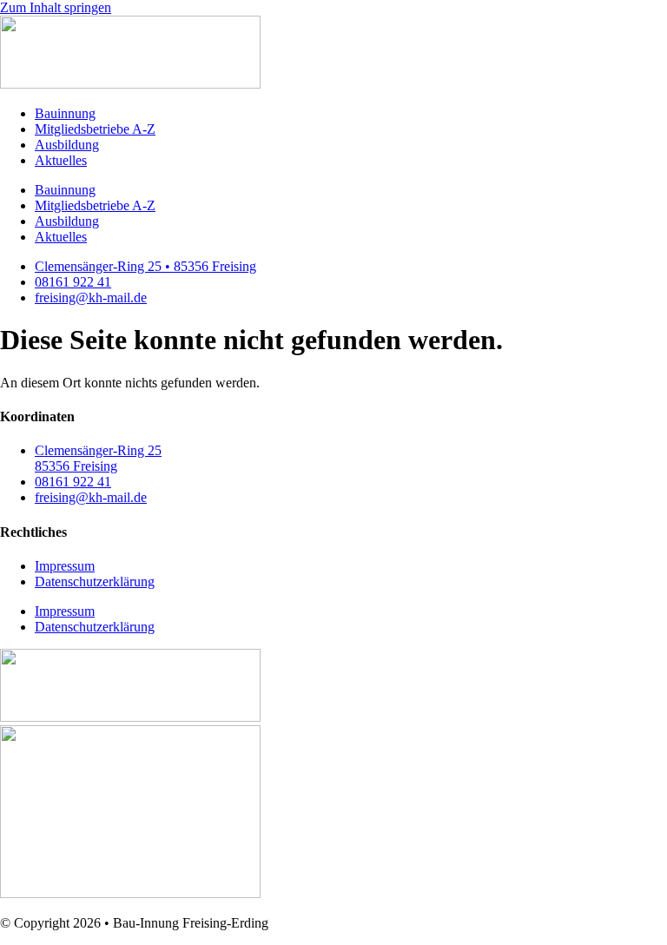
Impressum (65, 565)
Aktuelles (61, 160)
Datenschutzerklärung (95, 581)
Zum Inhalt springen (55, 7)
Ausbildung (67, 144)
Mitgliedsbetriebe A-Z (95, 129)
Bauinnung (65, 113)
